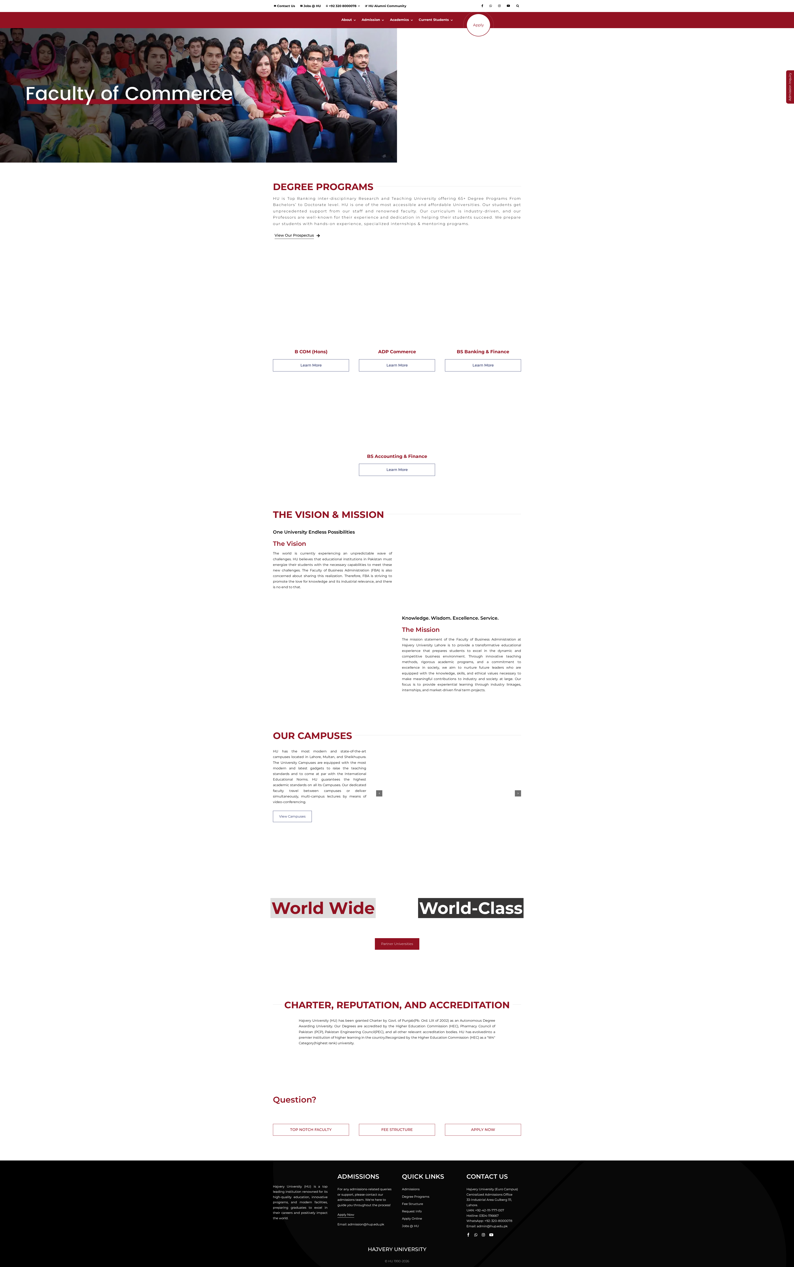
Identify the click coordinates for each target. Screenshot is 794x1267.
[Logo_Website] (298, 14)
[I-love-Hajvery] (298, 1172)
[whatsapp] (476, 1235)
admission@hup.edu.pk (366, 1224)
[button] (518, 6)
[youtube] (491, 1235)
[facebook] (468, 1235)
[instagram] (483, 1235)
